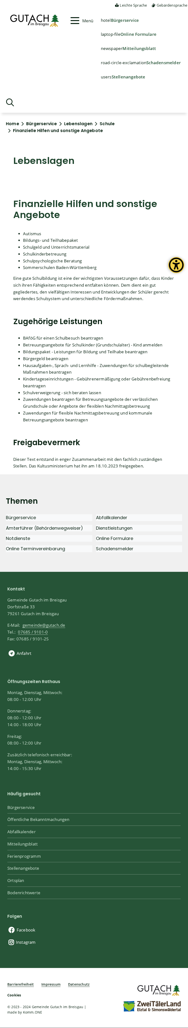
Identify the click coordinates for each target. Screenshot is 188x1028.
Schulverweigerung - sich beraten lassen (62, 392)
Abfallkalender (21, 831)
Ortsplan (15, 880)
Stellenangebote (128, 77)
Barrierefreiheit (20, 984)
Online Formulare (138, 34)
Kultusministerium (55, 466)
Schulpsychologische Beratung (52, 261)
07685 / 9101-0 (33, 632)
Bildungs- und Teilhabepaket (50, 240)
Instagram (26, 942)
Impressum (50, 984)
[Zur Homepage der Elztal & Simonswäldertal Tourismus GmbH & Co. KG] (151, 1006)
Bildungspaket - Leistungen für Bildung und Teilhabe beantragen (85, 352)
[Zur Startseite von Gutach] (37, 20)
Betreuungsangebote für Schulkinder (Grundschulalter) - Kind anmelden (93, 345)
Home (12, 124)
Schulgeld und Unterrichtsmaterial (56, 247)
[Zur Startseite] (158, 989)
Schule (107, 124)
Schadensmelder (163, 62)
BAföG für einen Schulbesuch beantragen (63, 338)
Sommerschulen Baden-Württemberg (59, 267)
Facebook (26, 930)
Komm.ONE (32, 1012)
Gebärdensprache (172, 5)
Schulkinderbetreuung (44, 254)
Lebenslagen (78, 124)
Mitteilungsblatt (139, 48)
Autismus (32, 233)
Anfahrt (24, 653)
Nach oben (175, 971)
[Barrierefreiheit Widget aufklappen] (176, 269)
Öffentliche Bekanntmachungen (38, 819)
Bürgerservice (125, 20)
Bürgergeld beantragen (45, 358)
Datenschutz (79, 984)
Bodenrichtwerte (23, 892)
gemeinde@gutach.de (44, 625)
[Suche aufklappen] (10, 102)
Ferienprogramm (24, 856)
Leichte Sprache (133, 5)
